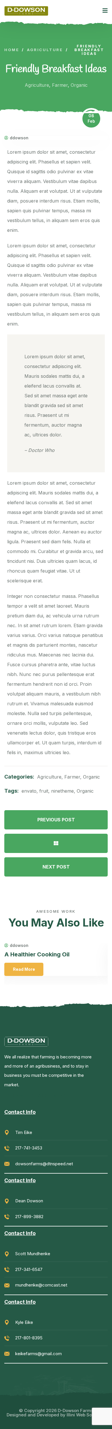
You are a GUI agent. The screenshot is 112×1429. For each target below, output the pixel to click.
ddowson (19, 138)
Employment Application (35, 1095)
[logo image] (26, 10)
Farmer (60, 85)
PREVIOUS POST (56, 820)
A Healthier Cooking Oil (36, 954)
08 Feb (91, 118)
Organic (79, 85)
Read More (24, 969)
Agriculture (37, 85)
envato (29, 791)
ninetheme (62, 791)
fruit (43, 791)
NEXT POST (56, 867)
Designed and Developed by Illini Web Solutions (56, 1415)
